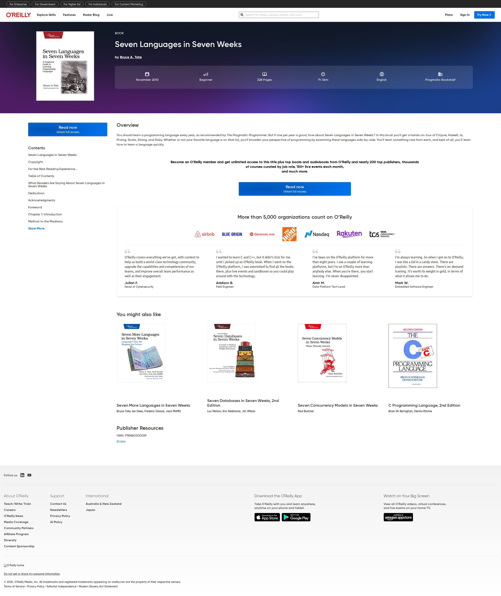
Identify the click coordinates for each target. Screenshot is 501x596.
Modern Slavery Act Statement (98, 586)
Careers (9, 510)
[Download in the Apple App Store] (267, 520)
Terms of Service (14, 586)
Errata (121, 441)
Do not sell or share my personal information (32, 574)
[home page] (18, 15)
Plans (449, 15)
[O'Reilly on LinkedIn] (22, 475)
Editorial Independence (61, 586)
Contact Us (58, 504)
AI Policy (56, 522)
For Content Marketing (129, 4)
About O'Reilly (16, 496)
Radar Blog (91, 15)
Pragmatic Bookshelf (440, 80)
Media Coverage (16, 522)
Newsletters (58, 510)
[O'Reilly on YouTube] (29, 475)
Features (69, 15)
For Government (45, 4)
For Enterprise (18, 4)
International (97, 496)
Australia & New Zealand (104, 504)
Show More (36, 228)
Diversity (10, 540)
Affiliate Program (16, 534)
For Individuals (98, 4)
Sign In (465, 15)
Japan (90, 510)
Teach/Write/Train (17, 504)
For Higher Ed (72, 4)
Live (110, 15)
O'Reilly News (13, 516)
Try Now (483, 15)
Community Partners (18, 528)
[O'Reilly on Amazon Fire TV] (398, 520)
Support (57, 496)
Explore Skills (46, 15)
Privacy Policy (60, 516)
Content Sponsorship (19, 546)
